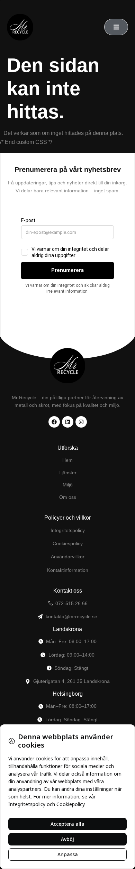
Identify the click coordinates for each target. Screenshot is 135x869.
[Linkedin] (67, 422)
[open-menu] (116, 27)
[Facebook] (54, 422)
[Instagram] (81, 422)
